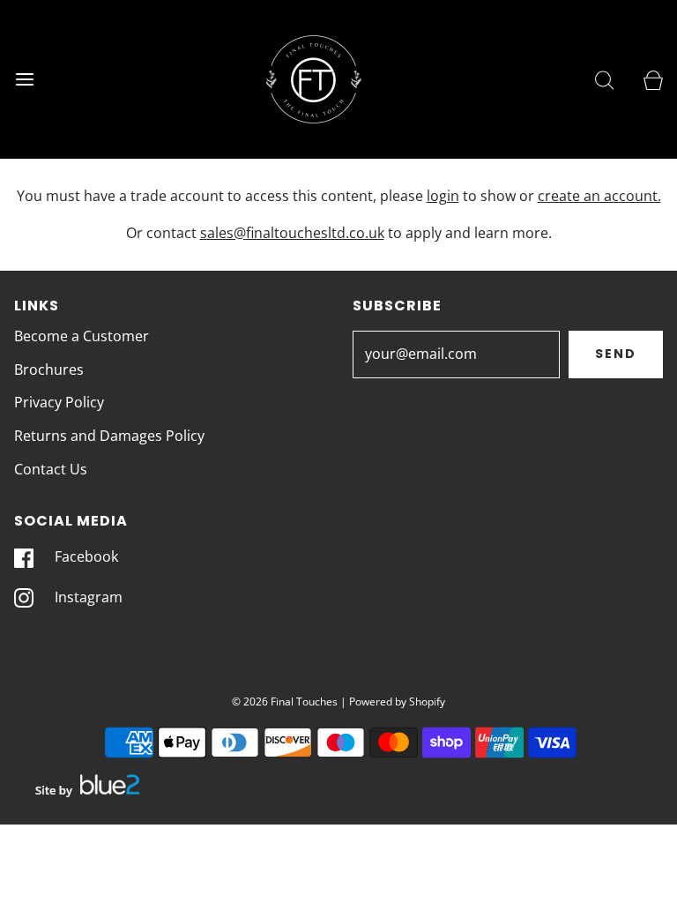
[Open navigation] (24, 80)
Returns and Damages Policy (109, 435)
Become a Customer (81, 336)
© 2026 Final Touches (285, 701)
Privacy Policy (59, 402)
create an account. (599, 195)
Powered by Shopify (397, 701)
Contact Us (50, 469)
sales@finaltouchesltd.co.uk (292, 233)
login (443, 195)
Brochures (49, 369)
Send (615, 353)
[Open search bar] (604, 80)
